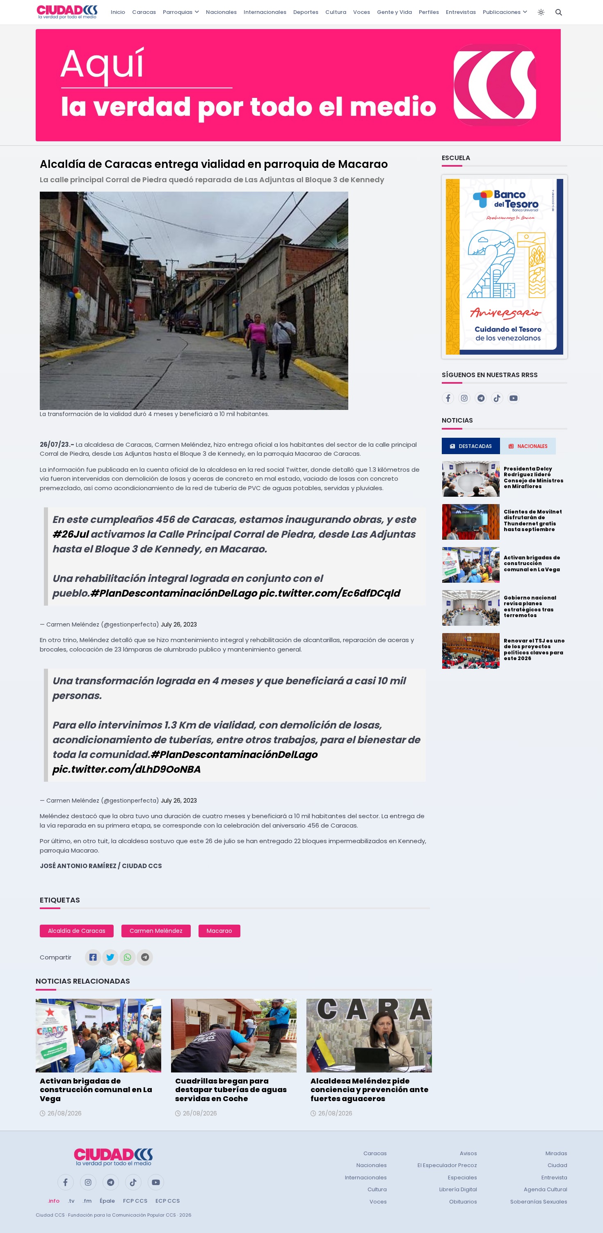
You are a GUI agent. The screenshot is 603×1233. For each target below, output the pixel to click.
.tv (71, 1201)
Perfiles (429, 12)
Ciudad (557, 1165)
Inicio (118, 12)
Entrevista (554, 1177)
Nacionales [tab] (533, 446)
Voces (361, 12)
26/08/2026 (65, 1113)
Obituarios (463, 1202)
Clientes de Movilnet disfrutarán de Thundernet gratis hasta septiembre (533, 520)
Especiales (462, 1177)
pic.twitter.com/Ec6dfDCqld (329, 593)
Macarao (219, 931)
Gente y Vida (394, 12)
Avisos (468, 1153)
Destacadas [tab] (475, 446)
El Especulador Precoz (447, 1165)
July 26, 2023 (179, 624)
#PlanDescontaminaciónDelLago (173, 593)
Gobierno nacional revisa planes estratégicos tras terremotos (530, 606)
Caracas (144, 12)
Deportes (305, 12)
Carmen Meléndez (156, 931)
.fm (86, 1201)
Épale (107, 1201)
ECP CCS (167, 1201)
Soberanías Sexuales (538, 1202)
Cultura (335, 12)
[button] (504, 266)
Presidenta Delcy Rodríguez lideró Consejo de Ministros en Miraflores (534, 477)
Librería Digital (458, 1189)
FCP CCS (135, 1201)
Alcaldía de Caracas (76, 931)
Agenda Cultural (545, 1189)
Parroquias (177, 12)
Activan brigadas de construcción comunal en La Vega (96, 1090)
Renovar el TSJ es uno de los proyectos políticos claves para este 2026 (534, 649)
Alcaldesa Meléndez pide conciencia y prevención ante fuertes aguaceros (370, 1090)
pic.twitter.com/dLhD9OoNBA (126, 769)
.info (53, 1201)
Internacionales (265, 12)
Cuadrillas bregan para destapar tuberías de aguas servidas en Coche (231, 1090)
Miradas (556, 1153)
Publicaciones (502, 12)
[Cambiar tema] (541, 12)
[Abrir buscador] (558, 12)
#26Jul (70, 534)
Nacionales (221, 12)
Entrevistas (461, 12)
